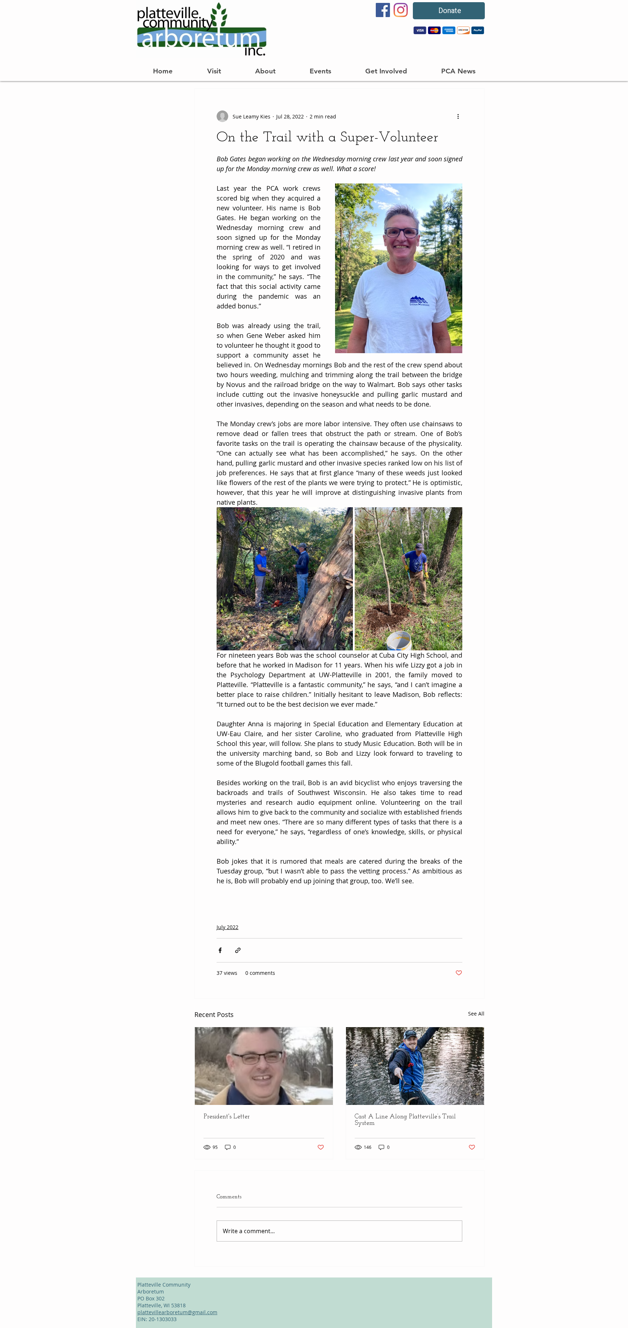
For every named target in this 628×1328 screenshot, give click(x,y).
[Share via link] (237, 950)
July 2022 (227, 927)
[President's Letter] (264, 1066)
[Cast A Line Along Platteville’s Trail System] (415, 1066)
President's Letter (227, 1117)
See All (476, 1013)
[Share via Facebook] (220, 950)
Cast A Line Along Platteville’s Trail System (405, 1120)
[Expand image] (285, 578)
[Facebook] (383, 10)
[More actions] (458, 116)
